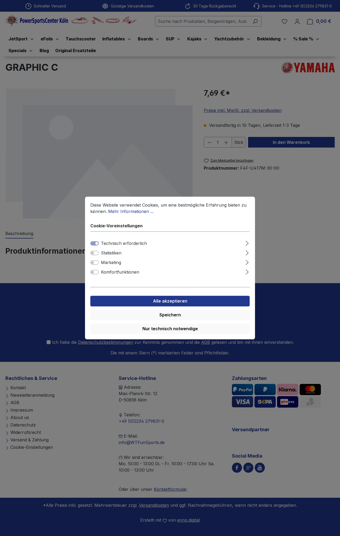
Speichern (170, 315)
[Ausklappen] (247, 242)
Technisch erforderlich (124, 243)
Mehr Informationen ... (131, 211)
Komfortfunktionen (120, 272)
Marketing (111, 262)
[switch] (94, 253)
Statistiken (111, 253)
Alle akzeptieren (170, 301)
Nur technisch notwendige (170, 329)
